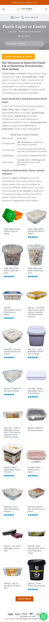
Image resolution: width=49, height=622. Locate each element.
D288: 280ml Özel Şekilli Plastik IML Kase (11, 270)
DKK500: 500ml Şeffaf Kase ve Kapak (34, 469)
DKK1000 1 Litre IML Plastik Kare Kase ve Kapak (12, 351)
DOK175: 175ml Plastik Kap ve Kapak (36, 584)
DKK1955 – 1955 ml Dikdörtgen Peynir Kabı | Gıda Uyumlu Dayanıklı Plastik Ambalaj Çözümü (12, 432)
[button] (43, 616)
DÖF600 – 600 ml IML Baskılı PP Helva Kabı (12, 585)
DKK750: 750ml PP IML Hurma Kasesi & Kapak (36, 509)
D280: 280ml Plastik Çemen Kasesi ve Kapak (12, 231)
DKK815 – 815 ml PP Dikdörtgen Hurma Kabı (12, 548)
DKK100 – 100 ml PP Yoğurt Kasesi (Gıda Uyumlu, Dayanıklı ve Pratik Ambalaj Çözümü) (36, 312)
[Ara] (46, 9)
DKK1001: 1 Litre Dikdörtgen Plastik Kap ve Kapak (35, 351)
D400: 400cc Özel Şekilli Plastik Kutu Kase (35, 270)
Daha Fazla (24, 598)
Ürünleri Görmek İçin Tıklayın (18, 56)
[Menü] (3, 9)
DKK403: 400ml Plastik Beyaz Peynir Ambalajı (12, 469)
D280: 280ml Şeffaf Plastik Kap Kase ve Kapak (36, 231)
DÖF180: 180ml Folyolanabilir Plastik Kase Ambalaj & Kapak (36, 549)
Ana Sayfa (12, 32)
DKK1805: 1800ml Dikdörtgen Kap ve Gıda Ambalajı (35, 390)
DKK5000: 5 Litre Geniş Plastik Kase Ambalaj (11, 509)
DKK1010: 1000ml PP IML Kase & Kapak (12, 389)
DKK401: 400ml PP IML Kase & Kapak (35, 429)
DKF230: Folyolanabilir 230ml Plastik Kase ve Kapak (12, 311)
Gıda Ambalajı (8, 155)
